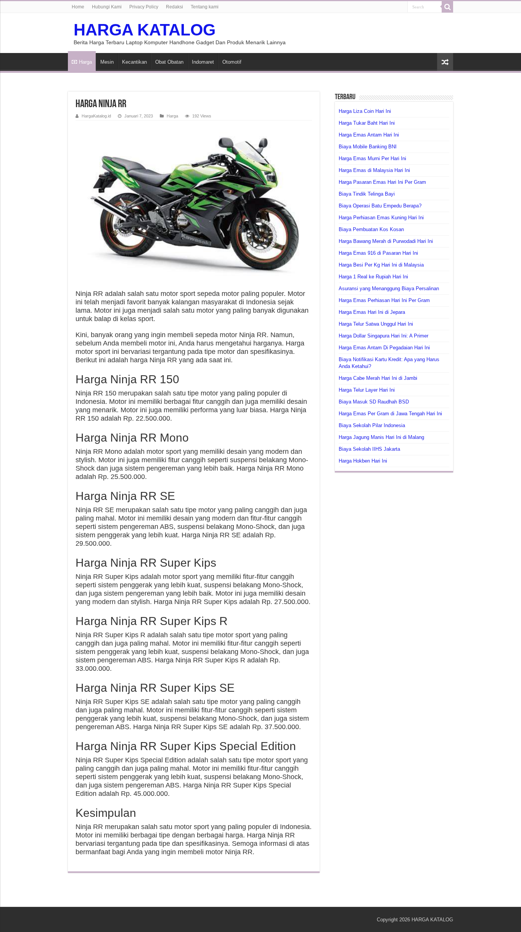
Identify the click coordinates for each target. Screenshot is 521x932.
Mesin (107, 62)
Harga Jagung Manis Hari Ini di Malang (381, 437)
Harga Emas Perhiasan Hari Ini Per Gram (384, 300)
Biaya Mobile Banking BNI (368, 146)
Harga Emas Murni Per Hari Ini (372, 158)
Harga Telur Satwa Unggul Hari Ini (376, 324)
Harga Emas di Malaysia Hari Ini (374, 170)
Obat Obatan (169, 62)
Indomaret (203, 62)
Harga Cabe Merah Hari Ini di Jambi (378, 378)
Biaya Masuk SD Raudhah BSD (374, 402)
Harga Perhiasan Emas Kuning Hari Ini (381, 217)
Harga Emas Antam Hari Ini (369, 135)
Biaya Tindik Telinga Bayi (367, 194)
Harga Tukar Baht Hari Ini (367, 123)
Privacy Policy (143, 7)
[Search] (447, 7)
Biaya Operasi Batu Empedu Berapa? (380, 206)
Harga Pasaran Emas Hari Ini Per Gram (382, 182)
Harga (85, 62)
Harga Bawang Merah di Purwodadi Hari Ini (386, 241)
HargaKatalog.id (96, 116)
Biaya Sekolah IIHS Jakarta (369, 449)
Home (78, 7)
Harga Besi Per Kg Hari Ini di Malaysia (381, 265)
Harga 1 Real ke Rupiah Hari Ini (373, 277)
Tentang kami (205, 7)
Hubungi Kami (107, 7)
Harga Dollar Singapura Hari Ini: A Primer (383, 336)
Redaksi (174, 7)
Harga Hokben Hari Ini (363, 461)
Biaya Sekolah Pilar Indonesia (372, 425)
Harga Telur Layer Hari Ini (367, 390)
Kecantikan (134, 62)
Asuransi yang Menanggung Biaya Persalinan (389, 288)
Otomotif (231, 62)
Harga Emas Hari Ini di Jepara (372, 312)
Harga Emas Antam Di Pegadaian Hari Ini (384, 347)
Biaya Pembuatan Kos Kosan (371, 229)
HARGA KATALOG (144, 30)
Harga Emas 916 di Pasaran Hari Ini (378, 253)
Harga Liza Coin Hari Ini (365, 111)
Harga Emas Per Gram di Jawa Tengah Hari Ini (390, 413)
